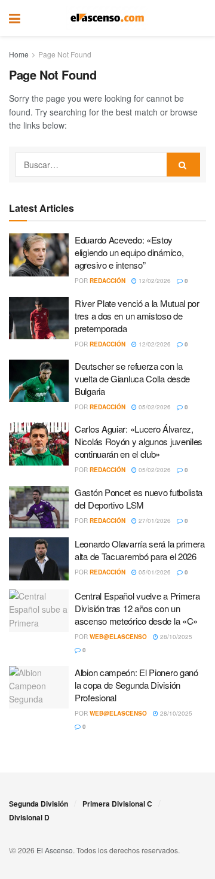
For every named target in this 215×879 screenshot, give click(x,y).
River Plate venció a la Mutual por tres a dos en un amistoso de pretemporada (137, 315)
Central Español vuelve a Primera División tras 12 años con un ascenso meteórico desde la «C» (137, 608)
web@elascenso (118, 636)
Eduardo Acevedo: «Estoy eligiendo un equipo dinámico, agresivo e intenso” (129, 252)
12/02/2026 (154, 280)
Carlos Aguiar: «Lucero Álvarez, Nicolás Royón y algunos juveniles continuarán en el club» (138, 441)
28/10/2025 (175, 636)
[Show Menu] (14, 18)
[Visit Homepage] (107, 18)
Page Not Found (64, 54)
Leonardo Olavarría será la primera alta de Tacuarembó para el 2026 (140, 549)
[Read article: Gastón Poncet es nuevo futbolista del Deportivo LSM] (39, 507)
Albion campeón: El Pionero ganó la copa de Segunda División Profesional (136, 685)
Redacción (107, 280)
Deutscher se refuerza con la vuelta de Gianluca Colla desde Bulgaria (132, 378)
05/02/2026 (154, 407)
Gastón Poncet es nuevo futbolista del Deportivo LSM (138, 498)
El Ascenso (54, 850)
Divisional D (29, 817)
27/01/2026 (154, 520)
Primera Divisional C (117, 803)
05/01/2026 (154, 572)
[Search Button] (200, 18)
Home (19, 54)
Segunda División (38, 803)
